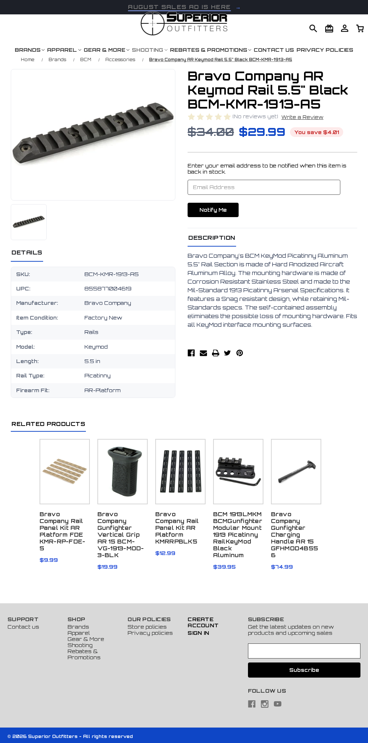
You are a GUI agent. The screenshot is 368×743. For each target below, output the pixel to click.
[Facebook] (191, 353)
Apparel (62, 50)
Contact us (23, 627)
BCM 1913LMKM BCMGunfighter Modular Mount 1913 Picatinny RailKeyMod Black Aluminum (237, 535)
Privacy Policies (324, 50)
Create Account (203, 622)
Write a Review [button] (302, 117)
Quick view (64, 468)
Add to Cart (180, 477)
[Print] (215, 353)
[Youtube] (277, 704)
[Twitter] (227, 353)
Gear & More (104, 50)
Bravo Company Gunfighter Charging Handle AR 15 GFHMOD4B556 (294, 535)
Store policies (147, 627)
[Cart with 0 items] (344, 28)
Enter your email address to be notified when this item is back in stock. (267, 168)
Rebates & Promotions (208, 50)
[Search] (313, 29)
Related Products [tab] (48, 424)
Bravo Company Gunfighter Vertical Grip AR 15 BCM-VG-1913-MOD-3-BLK (120, 535)
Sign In (198, 633)
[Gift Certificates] (329, 29)
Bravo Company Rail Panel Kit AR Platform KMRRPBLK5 (177, 528)
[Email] (203, 353)
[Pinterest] (239, 353)
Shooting (147, 50)
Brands (28, 50)
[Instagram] (264, 704)
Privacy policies (150, 633)
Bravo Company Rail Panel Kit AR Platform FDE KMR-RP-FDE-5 (63, 531)
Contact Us (274, 50)
